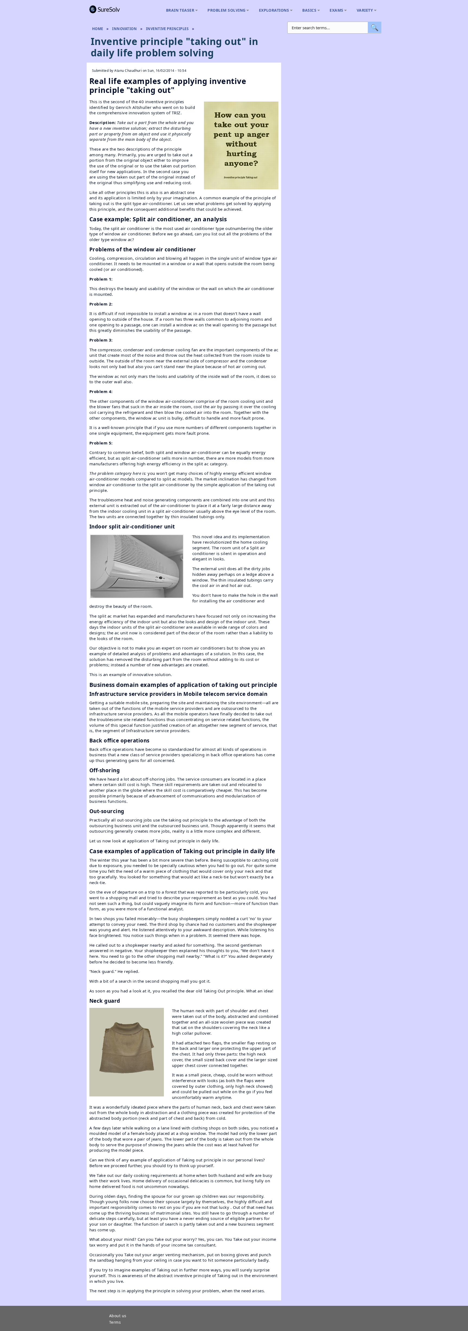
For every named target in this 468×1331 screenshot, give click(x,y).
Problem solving (225, 10)
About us (117, 1316)
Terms (115, 1322)
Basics (308, 10)
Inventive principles (167, 28)
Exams (335, 10)
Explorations (272, 10)
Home (97, 28)
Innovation (124, 28)
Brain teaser (178, 10)
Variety (363, 10)
